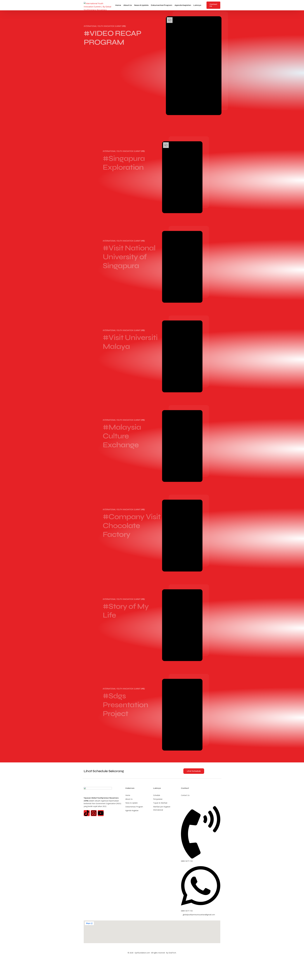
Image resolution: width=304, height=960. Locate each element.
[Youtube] (101, 813)
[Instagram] (94, 813)
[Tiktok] (87, 813)
